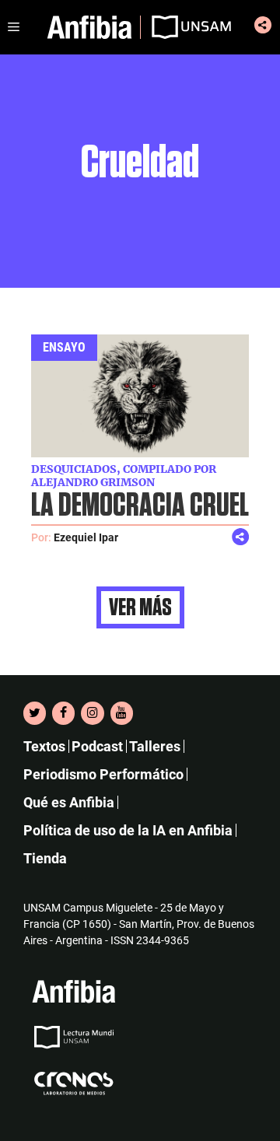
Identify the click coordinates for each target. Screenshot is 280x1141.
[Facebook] (63, 713)
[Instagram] (92, 713)
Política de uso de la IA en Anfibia (128, 830)
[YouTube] (121, 713)
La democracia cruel (140, 506)
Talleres (154, 746)
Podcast (97, 746)
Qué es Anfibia (68, 802)
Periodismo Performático (103, 774)
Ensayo (64, 347)
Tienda (45, 858)
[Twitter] (34, 713)
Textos (44, 746)
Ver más (140, 607)
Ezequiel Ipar (86, 537)
